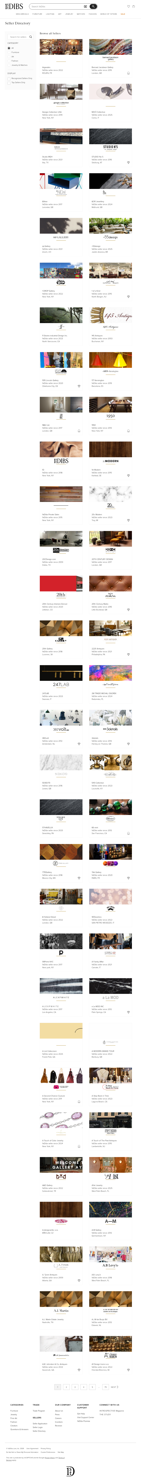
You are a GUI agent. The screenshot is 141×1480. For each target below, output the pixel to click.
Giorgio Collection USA (52, 112)
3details (95, 738)
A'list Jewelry (97, 1185)
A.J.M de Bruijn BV (99, 1319)
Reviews (58, 1425)
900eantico (96, 917)
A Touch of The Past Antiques (104, 1140)
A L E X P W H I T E (50, 1006)
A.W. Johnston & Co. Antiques (54, 1364)
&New (44, 201)
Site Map (61, 1452)
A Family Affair (98, 961)
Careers (58, 1418)
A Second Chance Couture (53, 1095)
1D (43, 469)
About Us (59, 1410)
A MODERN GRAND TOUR (103, 1051)
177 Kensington (98, 380)
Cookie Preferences (48, 1452)
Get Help (81, 1413)
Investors (59, 1422)
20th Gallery (47, 648)
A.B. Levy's (96, 1274)
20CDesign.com (49, 559)
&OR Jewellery (98, 201)
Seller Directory (39, 1431)
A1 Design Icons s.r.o (100, 1364)
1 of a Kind (96, 291)
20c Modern (97, 514)
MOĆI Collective (98, 112)
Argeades (46, 67)
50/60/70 (46, 782)
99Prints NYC (47, 961)
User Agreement (32, 1448)
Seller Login (38, 1427)
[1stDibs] (14, 6)
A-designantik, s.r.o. (50, 1230)
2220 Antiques (98, 648)
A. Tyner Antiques (49, 1274)
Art (60, 14)
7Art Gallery (96, 872)
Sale (123, 14)
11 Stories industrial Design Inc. (54, 335)
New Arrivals (22, 14)
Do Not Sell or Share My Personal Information (22, 1452)
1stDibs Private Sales (50, 514)
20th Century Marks (100, 604)
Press (57, 1414)
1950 (94, 425)
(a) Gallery (46, 246)
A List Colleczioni (49, 1051)
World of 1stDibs (108, 14)
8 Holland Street (49, 917)
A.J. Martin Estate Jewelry (53, 1319)
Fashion (93, 14)
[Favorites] (128, 6)
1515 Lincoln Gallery (50, 380)
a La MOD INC (98, 1006)
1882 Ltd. (46, 425)
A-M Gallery (96, 1230)
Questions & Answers (19, 1429)
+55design (96, 246)
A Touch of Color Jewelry (52, 1140)
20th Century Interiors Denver (54, 604)
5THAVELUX (47, 827)
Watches (81, 14)
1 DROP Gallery (48, 291)
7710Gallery (47, 872)
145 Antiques (97, 335)
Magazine (112, 1410)
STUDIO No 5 (97, 156)
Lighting (50, 14)
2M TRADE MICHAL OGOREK (104, 693)
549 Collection (98, 782)
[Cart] (133, 6)
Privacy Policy (46, 1448)
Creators (13, 1425)
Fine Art (13, 1418)
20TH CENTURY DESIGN (102, 559)
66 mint (95, 827)
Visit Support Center (85, 1417)
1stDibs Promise (83, 1421)
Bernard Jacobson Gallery (102, 67)
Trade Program (39, 1410)
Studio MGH (47, 156)
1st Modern (96, 469)
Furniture (37, 14)
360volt (45, 738)
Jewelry (69, 14)
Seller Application (40, 1423)
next (113, 1387)
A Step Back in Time (100, 1095)
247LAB (45, 693)
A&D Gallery (47, 1185)
